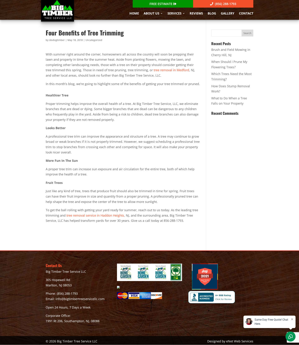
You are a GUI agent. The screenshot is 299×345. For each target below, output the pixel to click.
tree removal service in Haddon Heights (95, 215)
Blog (212, 13)
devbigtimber (57, 40)
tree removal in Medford (171, 70)
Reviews (196, 13)
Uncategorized (93, 40)
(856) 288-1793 (67, 293)
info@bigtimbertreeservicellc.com (80, 299)
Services (174, 13)
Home (134, 13)
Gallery (227, 13)
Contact (246, 13)
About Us (151, 13)
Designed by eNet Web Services (230, 341)
